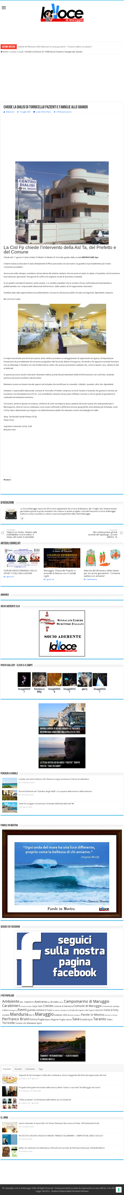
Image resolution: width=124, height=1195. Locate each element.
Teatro (110, 1019)
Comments (30, 1069)
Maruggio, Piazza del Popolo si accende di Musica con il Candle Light (60, 573)
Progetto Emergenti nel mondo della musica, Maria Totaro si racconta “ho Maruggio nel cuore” (60, 1087)
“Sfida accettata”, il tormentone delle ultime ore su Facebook (45, 1100)
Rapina (48, 1020)
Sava (76, 1019)
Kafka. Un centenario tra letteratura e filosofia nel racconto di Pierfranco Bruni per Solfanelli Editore (62, 1148)
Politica (33, 1019)
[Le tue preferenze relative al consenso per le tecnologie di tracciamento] (119, 1190)
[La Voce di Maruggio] (62, 12)
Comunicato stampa (110, 1006)
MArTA (31, 1015)
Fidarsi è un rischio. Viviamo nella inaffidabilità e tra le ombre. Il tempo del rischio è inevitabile (22, 533)
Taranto (99, 1019)
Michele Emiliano (74, 1015)
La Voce (13, 52)
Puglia (41, 1019)
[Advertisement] (62, 31)
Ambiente (10, 1001)
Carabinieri (11, 1006)
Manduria (19, 1014)
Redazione (10, 112)
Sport (90, 1019)
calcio (61, 1002)
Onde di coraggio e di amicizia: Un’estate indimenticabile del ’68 (46, 803)
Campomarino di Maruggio (86, 1001)
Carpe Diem (37, 1006)
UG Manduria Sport (32, 1023)
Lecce (97, 1010)
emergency (13, 1010)
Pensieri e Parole (110, 1015)
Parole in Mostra (92, 1014)
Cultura (5, 1010)
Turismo (19, 1023)
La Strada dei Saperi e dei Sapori (80, 1010)
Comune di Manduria (63, 1006)
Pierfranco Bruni (15, 1019)
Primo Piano (46, 112)
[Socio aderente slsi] (62, 633)
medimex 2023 (60, 1015)
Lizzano (6, 1015)
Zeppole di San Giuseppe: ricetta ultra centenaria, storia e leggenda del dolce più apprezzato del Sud (62, 1075)
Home (5, 52)
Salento (68, 1020)
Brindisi (55, 1002)
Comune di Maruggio (87, 1006)
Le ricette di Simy (109, 1010)
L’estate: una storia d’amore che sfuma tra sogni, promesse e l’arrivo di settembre (54, 779)
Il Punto (48, 1010)
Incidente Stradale (59, 1010)
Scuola (83, 1019)
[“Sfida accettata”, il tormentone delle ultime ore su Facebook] (9, 1103)
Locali (20, 52)
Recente (18, 1069)
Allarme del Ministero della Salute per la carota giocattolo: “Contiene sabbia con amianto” (55, 46)
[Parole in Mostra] (62, 874)
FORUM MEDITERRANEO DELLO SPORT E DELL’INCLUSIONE (20, 572)
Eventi (22, 1010)
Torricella (8, 1023)
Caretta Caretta (25, 1006)
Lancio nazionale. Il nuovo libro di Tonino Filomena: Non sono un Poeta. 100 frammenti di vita (59, 1123)
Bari (48, 1002)
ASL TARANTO (27, 1002)
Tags (41, 1069)
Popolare (7, 1069)
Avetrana (41, 1001)
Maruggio (44, 1014)
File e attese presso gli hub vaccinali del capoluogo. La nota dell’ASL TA (102, 533)
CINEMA (48, 1006)
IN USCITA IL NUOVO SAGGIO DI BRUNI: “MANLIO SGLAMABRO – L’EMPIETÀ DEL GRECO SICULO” (61, 1136)
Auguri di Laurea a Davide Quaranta (55, 766)
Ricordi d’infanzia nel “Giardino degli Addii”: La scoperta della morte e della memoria (55, 791)
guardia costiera (35, 1010)
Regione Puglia (58, 1019)
